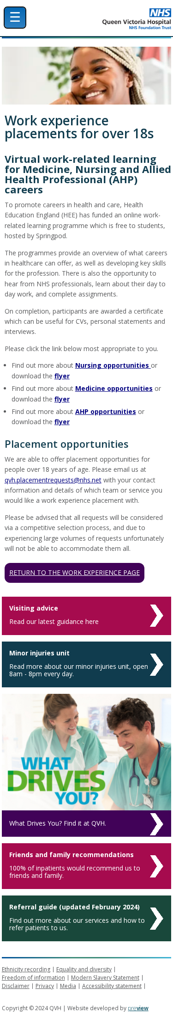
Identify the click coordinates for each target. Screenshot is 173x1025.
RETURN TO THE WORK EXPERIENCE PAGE (74, 572)
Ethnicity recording (26, 969)
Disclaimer (16, 986)
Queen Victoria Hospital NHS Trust (111, 18)
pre (138, 1008)
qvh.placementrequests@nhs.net (53, 479)
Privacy (45, 986)
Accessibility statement (112, 986)
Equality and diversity (84, 969)
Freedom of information (33, 978)
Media (68, 986)
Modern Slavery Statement (105, 978)
